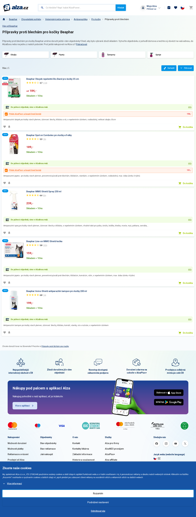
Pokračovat (81, 44)
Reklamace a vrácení (18, 454)
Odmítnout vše (98, 511)
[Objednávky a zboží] (169, 8)
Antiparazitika (80, 19)
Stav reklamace (48, 449)
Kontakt (76, 443)
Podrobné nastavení (98, 502)
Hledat (120, 7)
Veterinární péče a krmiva (57, 19)
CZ (159, 458)
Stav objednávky (48, 443)
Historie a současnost (83, 460)
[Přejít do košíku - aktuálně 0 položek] (191, 8)
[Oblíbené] (175, 8)
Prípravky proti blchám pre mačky (55, 346)
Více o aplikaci (22, 405)
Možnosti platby (15, 449)
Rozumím (98, 493)
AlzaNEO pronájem (114, 449)
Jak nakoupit (46, 454)
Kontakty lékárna (80, 449)
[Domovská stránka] (3, 19)
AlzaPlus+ (110, 454)
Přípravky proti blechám (117, 19)
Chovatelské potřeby (31, 19)
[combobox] (77, 7)
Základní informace (82, 454)
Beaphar (13, 19)
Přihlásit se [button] (151, 9)
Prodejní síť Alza (16, 460)
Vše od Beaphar (10, 26)
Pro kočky (96, 19)
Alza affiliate (111, 460)
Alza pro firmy (112, 443)
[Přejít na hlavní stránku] (15, 7)
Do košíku (188, 127)
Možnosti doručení (17, 443)
